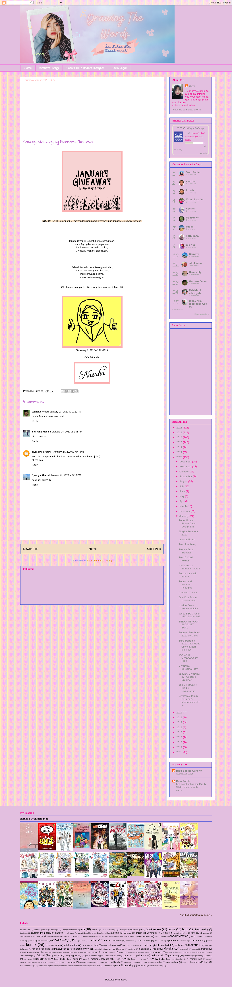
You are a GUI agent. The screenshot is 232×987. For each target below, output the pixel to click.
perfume (128, 955)
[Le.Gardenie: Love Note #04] (47, 877)
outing (67, 956)
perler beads (157, 955)
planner (198, 956)
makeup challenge (41, 949)
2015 (179, 732)
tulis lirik (96, 965)
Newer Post (30, 548)
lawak (104, 945)
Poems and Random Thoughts (85, 68)
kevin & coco (196, 940)
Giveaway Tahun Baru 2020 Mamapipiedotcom (189, 700)
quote (85, 959)
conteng (127, 933)
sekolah (82, 962)
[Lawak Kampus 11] (64, 906)
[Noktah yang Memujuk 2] (82, 907)
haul (140, 940)
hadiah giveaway (113, 940)
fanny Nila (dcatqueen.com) (198, 303)
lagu (96, 945)
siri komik (115, 962)
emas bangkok (95, 936)
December (185, 461)
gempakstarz (42, 940)
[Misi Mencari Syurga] (64, 849)
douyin (50, 936)
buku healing (201, 929)
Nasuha (188, 133)
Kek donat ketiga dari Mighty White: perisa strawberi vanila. (191, 787)
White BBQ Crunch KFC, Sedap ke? (189, 615)
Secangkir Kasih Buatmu (188, 575)
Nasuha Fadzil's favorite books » (196, 915)
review (126, 958)
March (183, 506)
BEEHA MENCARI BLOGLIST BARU (189, 624)
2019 (179, 712)
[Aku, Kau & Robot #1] (47, 906)
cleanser (70, 933)
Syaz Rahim (193, 172)
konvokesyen (52, 945)
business (24, 933)
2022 (179, 447)
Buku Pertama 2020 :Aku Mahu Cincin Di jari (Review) (189, 645)
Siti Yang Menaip (41, 431)
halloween (130, 941)
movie (95, 952)
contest (138, 932)
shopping (103, 962)
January (184, 516)
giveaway (60, 940)
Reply (35, 421)
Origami (41, 955)
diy (31, 936)
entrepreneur (117, 936)
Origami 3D (55, 955)
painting (77, 955)
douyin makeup (62, 936)
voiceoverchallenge (156, 966)
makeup (193, 944)
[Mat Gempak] (171, 876)
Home (28, 68)
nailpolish (157, 952)
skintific (137, 962)
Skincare (127, 962)
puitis (75, 959)
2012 (179, 747)
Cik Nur (190, 244)
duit (84, 936)
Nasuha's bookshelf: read (34, 818)
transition (54, 966)
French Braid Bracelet (186, 551)
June (182, 491)
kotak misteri (70, 945)
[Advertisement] (92, 111)
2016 (179, 727)
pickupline (187, 956)
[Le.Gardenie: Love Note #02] (82, 877)
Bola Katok (183, 781)
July (182, 486)
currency (194, 933)
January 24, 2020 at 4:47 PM (68, 451)
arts (82, 929)
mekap (156, 949)
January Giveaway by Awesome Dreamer (189, 676)
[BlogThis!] (66, 391)
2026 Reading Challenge (191, 128)
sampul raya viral (57, 962)
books (171, 929)
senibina (92, 962)
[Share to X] (70, 391)
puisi (63, 958)
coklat (80, 933)
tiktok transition (26, 966)
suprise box (172, 962)
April (182, 501)
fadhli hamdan (161, 936)
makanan (179, 945)
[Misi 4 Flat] (118, 906)
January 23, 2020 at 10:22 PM (65, 411)
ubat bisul (108, 966)
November (185, 466)
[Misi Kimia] (100, 848)
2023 (179, 442)
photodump (173, 955)
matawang (144, 949)
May (182, 496)
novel (179, 952)
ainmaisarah (25, 930)
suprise (158, 962)
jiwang (163, 941)
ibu (156, 941)
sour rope (148, 962)
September (186, 476)
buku (185, 929)
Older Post (154, 548)
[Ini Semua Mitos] (118, 849)
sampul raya (196, 959)
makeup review (81, 948)
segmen (72, 962)
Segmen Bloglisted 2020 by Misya (189, 634)
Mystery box (133, 952)
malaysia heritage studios (104, 949)
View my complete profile (186, 109)
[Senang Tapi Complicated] (29, 877)
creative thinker (180, 933)
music (121, 952)
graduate (81, 941)
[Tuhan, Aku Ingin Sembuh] (189, 907)
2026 (179, 427)
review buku (157, 958)
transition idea (67, 966)
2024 (179, 437)
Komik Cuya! (119, 68)
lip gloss (114, 945)
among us (55, 930)
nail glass (145, 952)
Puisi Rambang (187, 544)
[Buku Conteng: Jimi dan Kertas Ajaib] (29, 907)
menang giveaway (29, 952)
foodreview (177, 936)
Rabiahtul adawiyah (195, 292)
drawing (76, 936)
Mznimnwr (192, 217)
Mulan (190, 226)
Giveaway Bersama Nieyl (188, 667)
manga (121, 949)
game (30, 941)
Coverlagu (152, 933)
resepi (116, 959)
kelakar (183, 941)
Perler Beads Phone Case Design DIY (187, 523)
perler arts (141, 955)
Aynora (190, 208)
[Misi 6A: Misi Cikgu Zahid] (153, 877)
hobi (148, 940)
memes (195, 949)
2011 (179, 752)
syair (184, 962)
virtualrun (141, 966)
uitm (117, 965)
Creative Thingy (49, 68)
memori (205, 949)
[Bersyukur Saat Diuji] (171, 908)
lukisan (148, 945)
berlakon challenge (108, 930)
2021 (179, 452)
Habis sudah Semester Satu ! (189, 567)
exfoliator (130, 936)
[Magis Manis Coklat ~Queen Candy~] (135, 906)
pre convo (28, 959)
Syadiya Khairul (41, 475)
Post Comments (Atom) (99, 560)
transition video (82, 966)
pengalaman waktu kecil (110, 956)
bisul (122, 930)
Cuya (192, 85)
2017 (179, 722)
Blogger (122, 979)
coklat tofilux (104, 933)
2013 (179, 742)
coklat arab (91, 933)
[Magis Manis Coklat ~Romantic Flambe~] (100, 906)
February (185, 511)
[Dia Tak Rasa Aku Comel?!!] (171, 849)
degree (206, 933)
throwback (195, 962)
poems (208, 955)
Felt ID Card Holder (186, 559)
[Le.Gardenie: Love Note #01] (100, 877)
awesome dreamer (42, 451)
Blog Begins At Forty (189, 770)
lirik (124, 945)
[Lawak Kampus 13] (189, 877)
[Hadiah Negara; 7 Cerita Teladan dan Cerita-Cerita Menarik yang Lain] (82, 847)
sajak (184, 959)
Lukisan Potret (187, 539)
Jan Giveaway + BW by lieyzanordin (188, 687)
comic (116, 932)
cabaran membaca (41, 932)
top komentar (41, 966)
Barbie (94, 930)
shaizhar (191, 181)
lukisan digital (163, 945)
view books (203, 153)
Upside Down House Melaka (188, 607)
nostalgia (170, 952)
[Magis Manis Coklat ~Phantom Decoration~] (153, 906)
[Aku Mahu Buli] (47, 849)
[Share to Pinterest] (76, 391)
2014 (179, 737)
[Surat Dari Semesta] (29, 851)
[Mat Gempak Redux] (118, 877)
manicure (131, 949)
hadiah (93, 940)
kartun (172, 940)
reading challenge (100, 959)
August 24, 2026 (184, 773)
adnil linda (195, 263)
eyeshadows (143, 936)
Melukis (169, 948)
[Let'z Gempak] (135, 874)
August (183, 481)
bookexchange (134, 929)
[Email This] (63, 391)
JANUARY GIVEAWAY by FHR (188, 657)
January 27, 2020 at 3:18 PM (66, 475)
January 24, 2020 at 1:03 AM (67, 431)
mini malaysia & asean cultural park (59, 952)
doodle (39, 936)
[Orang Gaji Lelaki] (189, 848)
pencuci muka (91, 956)
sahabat (175, 959)
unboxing (128, 965)
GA (200, 936)
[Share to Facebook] (73, 391)
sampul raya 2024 (39, 962)
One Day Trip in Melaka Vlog (188, 599)
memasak (184, 949)
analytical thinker (70, 930)
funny (193, 936)
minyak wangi (82, 952)
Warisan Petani (40, 411)
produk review (44, 958)
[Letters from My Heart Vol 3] (153, 848)
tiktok (206, 962)
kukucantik (86, 945)
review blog (141, 959)
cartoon (59, 932)
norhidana (192, 235)
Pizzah (190, 190)
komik (31, 944)
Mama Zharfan (195, 199)
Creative (165, 932)
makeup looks (61, 948)
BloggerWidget (201, 314)
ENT (107, 936)
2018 (179, 717)
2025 (179, 432)
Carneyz (194, 253)
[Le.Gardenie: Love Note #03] (64, 877)
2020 (179, 457)
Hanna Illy (195, 272)
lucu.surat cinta (135, 945)
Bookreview (153, 929)
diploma (23, 936)
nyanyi (188, 952)
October (184, 471)
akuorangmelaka (41, 930)
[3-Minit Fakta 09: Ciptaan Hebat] (135, 847)
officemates (199, 952)
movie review (108, 952)
